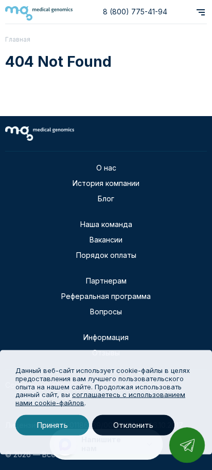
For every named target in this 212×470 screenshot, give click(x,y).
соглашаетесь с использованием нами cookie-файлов (100, 398)
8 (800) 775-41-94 (135, 11)
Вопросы (106, 311)
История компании (106, 183)
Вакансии (106, 239)
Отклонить (133, 425)
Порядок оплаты (106, 255)
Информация (106, 337)
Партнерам (106, 280)
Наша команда (106, 224)
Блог (106, 198)
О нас (106, 167)
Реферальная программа (106, 296)
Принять (52, 425)
